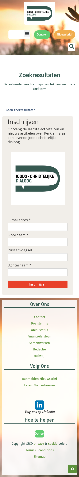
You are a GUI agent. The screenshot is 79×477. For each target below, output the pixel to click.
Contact (39, 317)
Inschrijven (38, 284)
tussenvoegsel (20, 250)
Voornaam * (18, 235)
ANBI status (39, 330)
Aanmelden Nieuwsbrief (39, 379)
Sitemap (39, 456)
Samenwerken (39, 343)
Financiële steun (39, 336)
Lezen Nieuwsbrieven (39, 385)
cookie (53, 444)
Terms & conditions (40, 450)
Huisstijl (39, 356)
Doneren (41, 433)
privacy (39, 444)
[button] (27, 33)
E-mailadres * (19, 220)
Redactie (39, 349)
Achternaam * (19, 265)
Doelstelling (39, 323)
